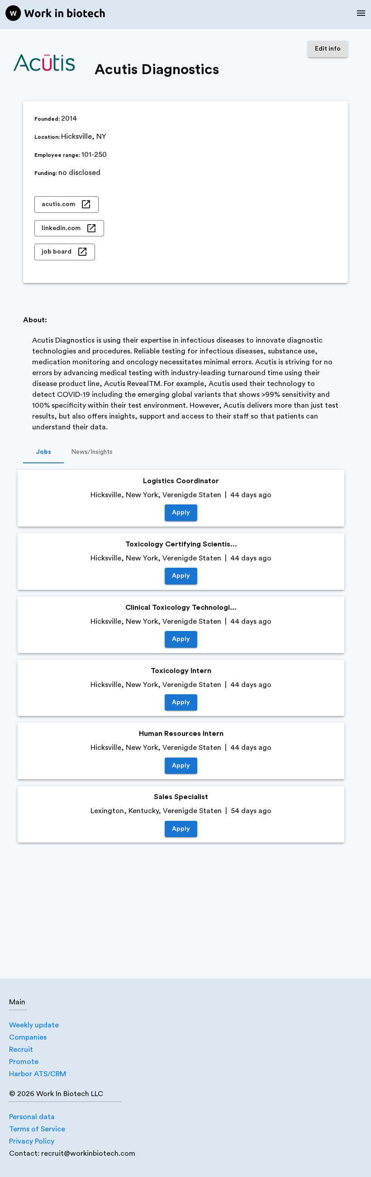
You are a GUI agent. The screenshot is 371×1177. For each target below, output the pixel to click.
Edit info (328, 49)
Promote (23, 1061)
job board (56, 252)
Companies (28, 1037)
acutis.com (58, 204)
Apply (181, 512)
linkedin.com (61, 228)
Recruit (21, 1049)
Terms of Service (37, 1129)
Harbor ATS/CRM (37, 1074)
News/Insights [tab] (92, 452)
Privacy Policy (31, 1141)
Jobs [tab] (43, 452)
